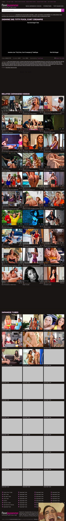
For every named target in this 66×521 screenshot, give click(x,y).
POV (49, 61)
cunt (44, 64)
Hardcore (14, 61)
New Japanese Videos (33, 6)
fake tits (56, 62)
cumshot (4, 16)
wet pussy (48, 65)
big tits (30, 61)
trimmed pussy (5, 64)
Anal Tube (6, 498)
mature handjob (26, 65)
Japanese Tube (7, 506)
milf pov (33, 65)
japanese (23, 16)
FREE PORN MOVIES (20, 1)
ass (2, 62)
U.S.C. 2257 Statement (58, 519)
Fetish (52, 62)
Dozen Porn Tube (7, 492)
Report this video (60, 58)
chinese (42, 16)
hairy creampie (49, 64)
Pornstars (47, 6)
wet (61, 61)
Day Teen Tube (7, 496)
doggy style (23, 62)
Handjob (17, 62)
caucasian (32, 62)
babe (25, 64)
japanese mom (19, 14)
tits (45, 65)
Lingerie (22, 61)
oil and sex (12, 62)
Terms (35, 519)
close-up (40, 64)
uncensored (11, 16)
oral (52, 61)
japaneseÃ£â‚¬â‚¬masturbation (52, 14)
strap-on (41, 65)
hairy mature (56, 64)
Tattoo (60, 62)
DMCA (49, 519)
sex (63, 61)
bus (7, 16)
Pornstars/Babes (36, 61)
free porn (43, 61)
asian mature (21, 64)
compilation (41, 14)
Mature (8, 62)
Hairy (18, 61)
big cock (40, 62)
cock (47, 61)
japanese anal (17, 16)
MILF (36, 62)
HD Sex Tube (10, 1)
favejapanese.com (15, 519)
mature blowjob (9, 65)
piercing (15, 64)
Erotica (5, 500)
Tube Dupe (40, 58)
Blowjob (58, 61)
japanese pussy (33, 14)
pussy (54, 61)
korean (30, 16)
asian (38, 16)
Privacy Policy (42, 519)
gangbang (34, 16)
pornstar (37, 65)
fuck (61, 14)
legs (27, 16)
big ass (29, 64)
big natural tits (34, 64)
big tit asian (26, 14)
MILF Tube (6, 494)
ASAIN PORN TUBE (41, 1)
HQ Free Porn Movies (8, 504)
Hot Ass (27, 62)
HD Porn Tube (52, 1)
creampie (26, 61)
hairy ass (9, 61)
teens (49, 16)
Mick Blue (8, 67)
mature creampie (17, 65)
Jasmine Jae (14, 67)
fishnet (49, 62)
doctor (45, 16)
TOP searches (58, 6)
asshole (11, 64)
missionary (44, 62)
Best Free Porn (31, 1)
